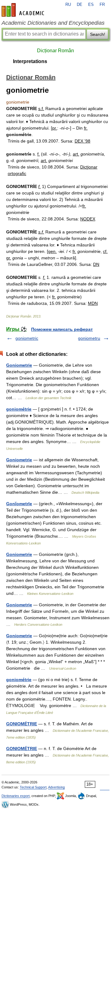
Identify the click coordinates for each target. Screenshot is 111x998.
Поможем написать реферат (62, 329)
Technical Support (33, 787)
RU (68, 4)
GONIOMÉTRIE (21, 723)
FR (102, 4)
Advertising (56, 787)
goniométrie (18, 409)
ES (91, 4)
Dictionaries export (16, 796)
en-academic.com (24, 10)
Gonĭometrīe (19, 503)
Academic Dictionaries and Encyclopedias (53, 23)
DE (79, 4)
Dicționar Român (55, 50)
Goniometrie (19, 365)
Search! (97, 34)
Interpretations (30, 61)
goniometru (89, 338)
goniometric (26, 338)
